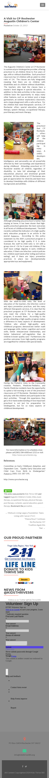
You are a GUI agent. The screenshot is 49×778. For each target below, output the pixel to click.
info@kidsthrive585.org (24, 755)
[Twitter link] (26, 766)
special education (30, 503)
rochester (18, 503)
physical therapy (35, 500)
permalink (28, 506)
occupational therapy (19, 500)
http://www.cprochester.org (24, 455)
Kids (34, 497)
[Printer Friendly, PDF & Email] (8, 490)
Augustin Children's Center (21, 497)
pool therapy (9, 503)
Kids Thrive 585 (31, 494)
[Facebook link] (22, 766)
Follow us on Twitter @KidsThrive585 (24, 600)
